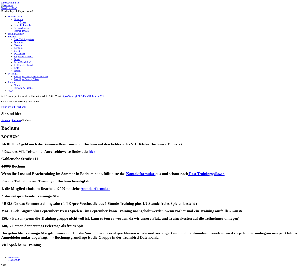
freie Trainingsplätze (24, 39)
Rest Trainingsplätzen (206, 174)
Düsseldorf (19, 53)
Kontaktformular (140, 174)
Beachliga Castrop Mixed (26, 79)
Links (23, 22)
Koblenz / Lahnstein (24, 65)
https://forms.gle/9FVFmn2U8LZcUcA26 (83, 96)
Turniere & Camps (23, 88)
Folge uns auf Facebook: (13, 107)
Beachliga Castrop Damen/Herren (31, 76)
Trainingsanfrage (16, 33)
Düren (17, 59)
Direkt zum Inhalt (10, 2)
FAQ (10, 90)
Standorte (12, 36)
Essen (17, 50)
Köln (16, 68)
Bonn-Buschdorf (22, 62)
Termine (12, 82)
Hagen (17, 70)
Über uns (18, 19)
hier (92, 151)
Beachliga (13, 73)
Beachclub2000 (9, 8)
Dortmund (19, 42)
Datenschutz (14, 259)
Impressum (13, 257)
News (17, 85)
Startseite (5, 120)
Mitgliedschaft (15, 16)
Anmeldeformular (23, 25)
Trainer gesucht (21, 30)
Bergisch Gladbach (23, 56)
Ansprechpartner (22, 28)
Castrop (18, 45)
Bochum (18, 48)
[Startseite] (7, 5)
